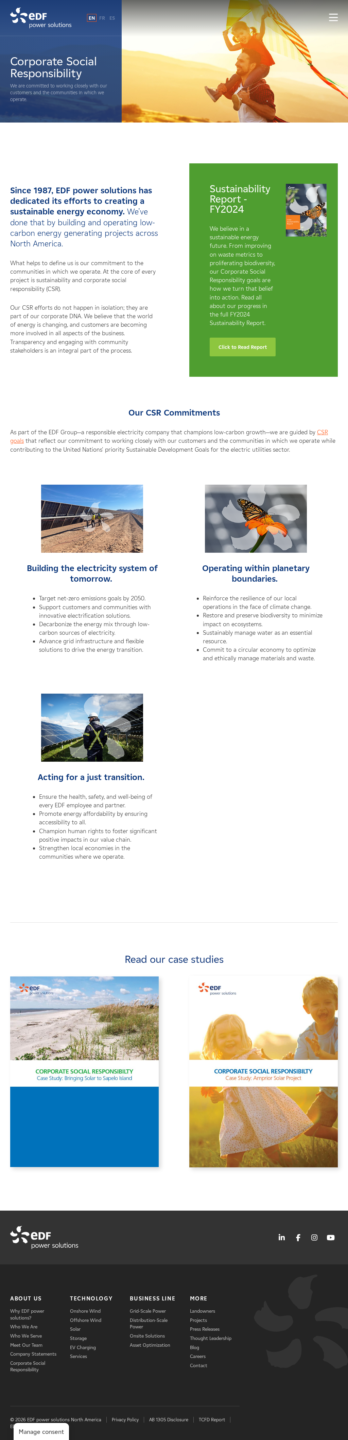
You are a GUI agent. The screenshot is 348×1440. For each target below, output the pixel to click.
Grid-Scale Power (148, 1311)
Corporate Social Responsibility (27, 1366)
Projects (198, 1320)
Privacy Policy (125, 1420)
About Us (26, 1298)
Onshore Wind (85, 1311)
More (199, 1298)
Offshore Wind (85, 1320)
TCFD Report (212, 1420)
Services (78, 1356)
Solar (75, 1329)
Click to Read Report (243, 347)
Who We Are (23, 1327)
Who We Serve (26, 1336)
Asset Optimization (150, 1345)
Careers (198, 1356)
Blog (194, 1347)
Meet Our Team (26, 1345)
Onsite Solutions (147, 1336)
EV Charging (83, 1347)
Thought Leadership (210, 1338)
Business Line (152, 1298)
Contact (198, 1366)
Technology (91, 1298)
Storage (78, 1338)
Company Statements (33, 1354)
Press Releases (205, 1329)
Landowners (202, 1311)
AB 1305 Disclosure (168, 1420)
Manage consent (41, 1432)
